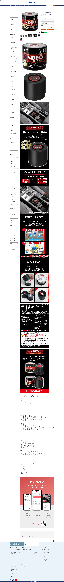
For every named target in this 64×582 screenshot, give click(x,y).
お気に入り (21, 5)
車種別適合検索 (17, 5)
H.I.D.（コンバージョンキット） (14, 158)
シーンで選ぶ (12, 135)
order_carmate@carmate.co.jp (26, 551)
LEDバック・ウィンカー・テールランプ (14, 168)
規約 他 (33, 547)
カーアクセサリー (13, 34)
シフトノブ (12, 53)
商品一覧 (11, 5)
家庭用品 (11, 217)
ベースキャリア (13, 19)
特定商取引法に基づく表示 (37, 552)
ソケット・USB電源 (13, 56)
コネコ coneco (13, 574)
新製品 (46, 550)
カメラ (11, 149)
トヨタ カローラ (13, 89)
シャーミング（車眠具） (14, 214)
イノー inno (12, 567)
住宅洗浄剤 (12, 222)
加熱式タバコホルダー (13, 63)
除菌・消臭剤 (12, 117)
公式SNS (22, 564)
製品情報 (45, 547)
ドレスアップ (12, 66)
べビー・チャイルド (13, 138)
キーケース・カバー (13, 51)
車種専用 (46, 553)
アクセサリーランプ (13, 68)
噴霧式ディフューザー (13, 133)
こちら (24, 550)
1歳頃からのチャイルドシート (14, 142)
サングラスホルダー (13, 42)
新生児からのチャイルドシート (14, 140)
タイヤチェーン (12, 183)
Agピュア (12, 212)
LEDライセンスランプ (13, 166)
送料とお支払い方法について (13, 547)
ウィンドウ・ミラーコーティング (14, 204)
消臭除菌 (12, 220)
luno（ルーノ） (12, 199)
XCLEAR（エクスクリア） (14, 201)
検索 (53, 5)
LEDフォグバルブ (13, 161)
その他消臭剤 (12, 130)
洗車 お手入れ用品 (47, 556)
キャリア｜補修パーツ (13, 249)
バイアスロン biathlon (13, 566)
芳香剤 (12, 86)
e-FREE (12, 230)
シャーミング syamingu (14, 573)
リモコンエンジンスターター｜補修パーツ (14, 244)
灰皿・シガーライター (13, 61)
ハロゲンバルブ (13, 172)
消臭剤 (46, 555)
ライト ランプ (46, 558)
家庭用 (12, 196)
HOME (1, 6)
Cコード (42, 24)
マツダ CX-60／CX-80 (13, 104)
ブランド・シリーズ (12, 188)
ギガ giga (12, 572)
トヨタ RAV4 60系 (13, 94)
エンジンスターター (13, 175)
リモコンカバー (13, 180)
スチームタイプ (13, 125)
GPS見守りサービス (12, 238)
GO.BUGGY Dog (13, 235)
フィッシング (12, 29)
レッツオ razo (13, 570)
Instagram (24, 567)
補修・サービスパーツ (13, 240)
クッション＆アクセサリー (14, 146)
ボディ (12, 107)
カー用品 (3, 6)
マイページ (25, 5)
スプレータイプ (13, 120)
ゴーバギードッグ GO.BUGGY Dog (15, 576)
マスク (11, 227)
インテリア (12, 112)
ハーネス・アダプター (13, 178)
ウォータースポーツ (13, 26)
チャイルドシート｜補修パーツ (14, 247)
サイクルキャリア (13, 24)
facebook (24, 566)
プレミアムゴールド (13, 194)
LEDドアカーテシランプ (14, 170)
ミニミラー (12, 37)
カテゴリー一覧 (47, 549)
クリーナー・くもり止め (14, 202)
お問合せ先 (22, 547)
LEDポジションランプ (13, 163)
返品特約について (43, 31)
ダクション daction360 (14, 569)
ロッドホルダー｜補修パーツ (14, 241)
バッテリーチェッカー (13, 71)
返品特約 (35, 551)
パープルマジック (13, 208)
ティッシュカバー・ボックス (14, 58)
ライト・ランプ (12, 154)
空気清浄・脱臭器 (13, 76)
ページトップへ (53, 541)
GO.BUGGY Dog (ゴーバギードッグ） (14, 210)
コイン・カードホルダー (14, 44)
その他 (12, 81)
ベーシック (12, 191)
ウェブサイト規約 (36, 553)
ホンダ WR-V (12, 99)
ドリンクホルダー (13, 39)
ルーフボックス (13, 21)
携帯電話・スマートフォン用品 (14, 48)
